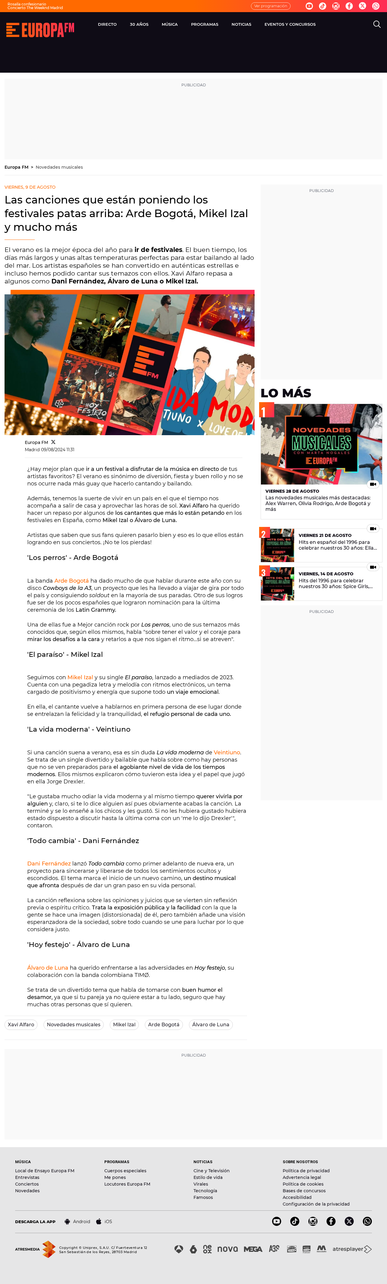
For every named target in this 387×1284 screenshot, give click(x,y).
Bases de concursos (304, 1190)
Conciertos (27, 1184)
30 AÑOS (139, 24)
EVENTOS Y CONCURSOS (290, 24)
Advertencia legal (302, 1177)
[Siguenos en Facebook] (349, 6)
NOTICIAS (241, 24)
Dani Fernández (49, 863)
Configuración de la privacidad (316, 1204)
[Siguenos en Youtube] (309, 6)
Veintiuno (227, 752)
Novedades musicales (59, 167)
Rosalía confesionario (27, 4)
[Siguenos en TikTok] (294, 1224)
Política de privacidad (306, 1170)
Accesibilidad (297, 1197)
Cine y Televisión (212, 1170)
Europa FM (17, 167)
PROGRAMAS (204, 24)
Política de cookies (303, 1184)
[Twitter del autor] (53, 442)
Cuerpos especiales (125, 1170)
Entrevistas (27, 1177)
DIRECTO (107, 24)
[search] (377, 24)
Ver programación (270, 6)
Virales (201, 1184)
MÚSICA (170, 24)
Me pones (115, 1177)
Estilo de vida (208, 1177)
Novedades (27, 1190)
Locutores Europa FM (127, 1184)
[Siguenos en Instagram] (336, 6)
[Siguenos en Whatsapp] (375, 6)
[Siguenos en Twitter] (362, 6)
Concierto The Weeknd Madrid (35, 7)
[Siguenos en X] (349, 1224)
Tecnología (205, 1190)
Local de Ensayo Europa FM (44, 1170)
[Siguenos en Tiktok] (322, 6)
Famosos (203, 1197)
